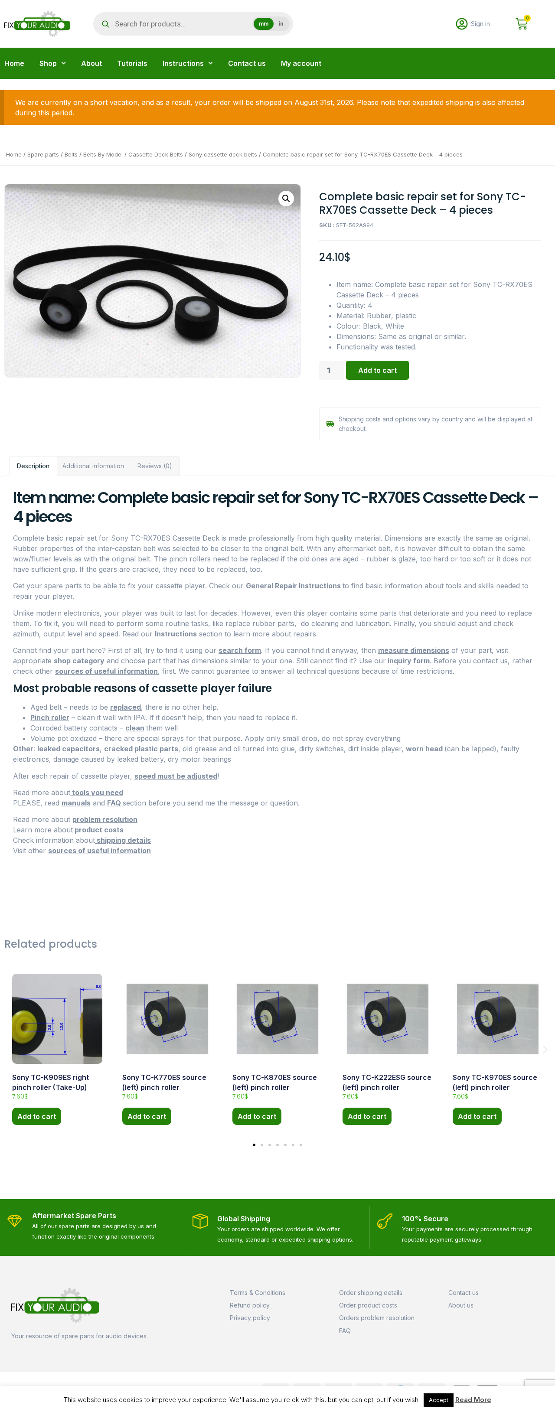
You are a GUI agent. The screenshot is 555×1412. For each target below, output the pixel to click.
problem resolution (104, 819)
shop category (79, 660)
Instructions (183, 63)
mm (263, 24)
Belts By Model (103, 154)
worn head (424, 748)
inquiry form (408, 660)
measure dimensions (413, 650)
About (91, 63)
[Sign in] (462, 24)
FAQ (115, 803)
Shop (48, 63)
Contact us (247, 63)
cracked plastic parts (141, 748)
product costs (98, 829)
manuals (76, 803)
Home (14, 63)
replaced (125, 707)
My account (301, 63)
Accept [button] (438, 1399)
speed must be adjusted (175, 776)
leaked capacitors (68, 748)
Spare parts (43, 154)
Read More (473, 1400)
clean (134, 728)
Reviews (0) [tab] (154, 466)
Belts (71, 154)
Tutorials (132, 63)
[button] (286, 198)
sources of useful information (106, 671)
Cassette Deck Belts (155, 154)
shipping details (123, 840)
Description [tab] (33, 466)
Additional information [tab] (93, 466)
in (281, 24)
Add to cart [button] (36, 1116)
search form (240, 650)
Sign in (480, 23)
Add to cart (377, 370)
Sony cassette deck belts (223, 154)
